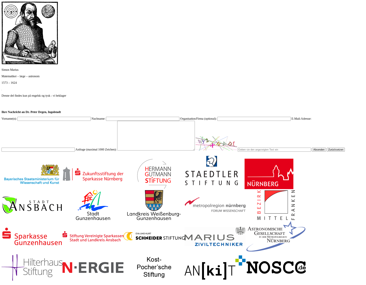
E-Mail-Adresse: (301, 118)
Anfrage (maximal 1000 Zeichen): (95, 149)
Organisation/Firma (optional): (198, 118)
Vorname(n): (9, 118)
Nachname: (98, 118)
